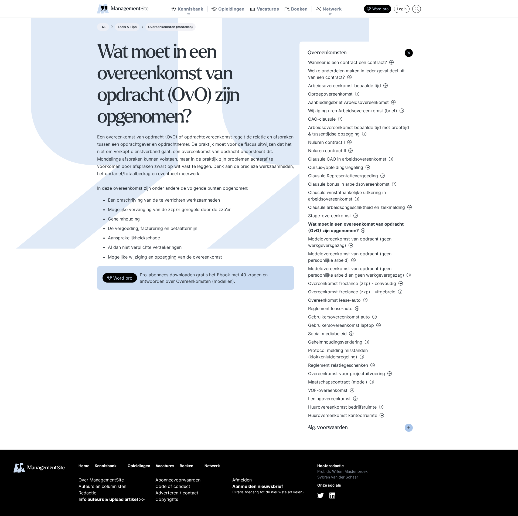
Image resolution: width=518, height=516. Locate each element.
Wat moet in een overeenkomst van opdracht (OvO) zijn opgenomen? (356, 227)
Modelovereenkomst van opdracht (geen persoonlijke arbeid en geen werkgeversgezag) (356, 272)
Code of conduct (172, 486)
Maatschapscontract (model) (338, 382)
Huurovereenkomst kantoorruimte (343, 415)
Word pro (380, 8)
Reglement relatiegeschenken (338, 365)
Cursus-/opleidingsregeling (336, 167)
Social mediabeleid (328, 333)
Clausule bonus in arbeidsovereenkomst (349, 184)
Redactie (87, 492)
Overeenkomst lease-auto (335, 300)
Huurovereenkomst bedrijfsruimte (343, 407)
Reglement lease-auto (331, 308)
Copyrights (166, 499)
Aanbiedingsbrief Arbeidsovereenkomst (349, 102)
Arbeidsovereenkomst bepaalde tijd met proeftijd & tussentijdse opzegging (358, 131)
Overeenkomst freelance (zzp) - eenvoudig (352, 283)
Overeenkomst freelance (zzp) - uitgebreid (352, 291)
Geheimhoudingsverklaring (336, 342)
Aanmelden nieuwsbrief (257, 486)
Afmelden (242, 480)
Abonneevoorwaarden (177, 480)
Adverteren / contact (176, 492)
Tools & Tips (127, 27)
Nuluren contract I (327, 142)
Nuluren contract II (327, 150)
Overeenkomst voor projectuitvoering (347, 373)
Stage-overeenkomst (330, 215)
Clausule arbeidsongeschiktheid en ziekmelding (357, 207)
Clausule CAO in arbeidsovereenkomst (348, 159)
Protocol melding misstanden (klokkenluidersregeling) (338, 353)
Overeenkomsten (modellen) (170, 27)
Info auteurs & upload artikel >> (112, 499)
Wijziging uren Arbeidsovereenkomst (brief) (353, 110)
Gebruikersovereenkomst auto (339, 317)
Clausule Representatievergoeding (343, 175)
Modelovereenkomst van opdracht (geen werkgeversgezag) (349, 242)
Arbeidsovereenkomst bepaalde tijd (345, 85)
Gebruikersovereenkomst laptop (341, 325)
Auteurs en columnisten (102, 486)
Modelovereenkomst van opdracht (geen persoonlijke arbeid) (349, 257)
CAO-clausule (322, 119)
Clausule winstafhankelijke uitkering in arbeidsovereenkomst (347, 196)
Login (402, 8)
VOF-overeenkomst (328, 390)
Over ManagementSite (101, 480)
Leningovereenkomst (330, 398)
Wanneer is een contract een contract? (348, 62)
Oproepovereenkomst (331, 94)
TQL (103, 27)
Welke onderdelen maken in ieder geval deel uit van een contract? (356, 74)
